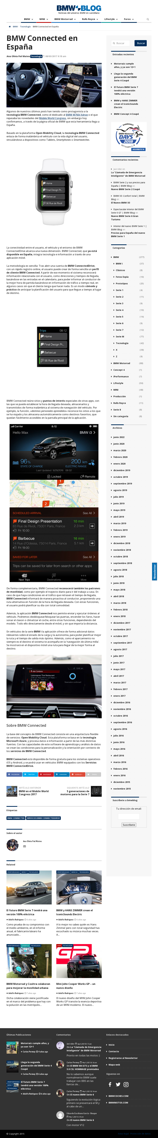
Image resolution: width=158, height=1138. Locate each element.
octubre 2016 (120, 715)
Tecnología (25, 26)
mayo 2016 (119, 748)
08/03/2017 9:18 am (55, 56)
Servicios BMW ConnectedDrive (43, 818)
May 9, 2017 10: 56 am (89, 1062)
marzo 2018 (119, 602)
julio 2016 (118, 735)
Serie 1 (119, 290)
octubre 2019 (120, 476)
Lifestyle (109, 19)
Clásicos (120, 270)
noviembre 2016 (122, 709)
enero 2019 (119, 536)
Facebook (15, 774)
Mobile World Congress (52, 118)
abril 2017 (118, 675)
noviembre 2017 (122, 629)
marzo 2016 (119, 762)
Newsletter (154, 571)
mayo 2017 (119, 669)
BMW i (119, 263)
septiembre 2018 (122, 563)
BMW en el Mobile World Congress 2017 (34, 793)
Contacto (114, 1051)
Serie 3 (119, 303)
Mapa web (114, 1064)
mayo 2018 (119, 589)
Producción (119, 396)
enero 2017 (119, 695)
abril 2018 (118, 596)
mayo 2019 (119, 510)
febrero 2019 (120, 530)
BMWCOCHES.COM (118, 1095)
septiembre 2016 (122, 722)
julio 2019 (118, 496)
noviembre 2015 (122, 788)
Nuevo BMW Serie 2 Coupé (125, 189)
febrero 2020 (120, 457)
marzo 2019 (119, 523)
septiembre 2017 (122, 642)
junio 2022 (118, 437)
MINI (42, 19)
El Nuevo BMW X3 (120, 202)
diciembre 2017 (121, 622)
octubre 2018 (120, 556)
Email (94, 774)
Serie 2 (119, 296)
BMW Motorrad (63, 19)
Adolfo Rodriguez (30, 1093)
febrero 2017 (120, 689)
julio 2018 (118, 576)
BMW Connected (16, 818)
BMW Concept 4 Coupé (126, 113)
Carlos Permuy (29, 1051)
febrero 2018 (120, 609)
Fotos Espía (122, 276)
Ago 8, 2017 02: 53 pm (84, 1044)
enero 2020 (119, 463)
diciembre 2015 (121, 782)
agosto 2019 (120, 490)
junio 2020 (118, 443)
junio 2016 (118, 742)
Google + (78, 774)
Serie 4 (119, 310)
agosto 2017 (120, 649)
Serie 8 (117, 409)
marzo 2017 (119, 682)
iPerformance (13, 872)
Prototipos (122, 283)
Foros (127, 19)
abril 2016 (118, 755)
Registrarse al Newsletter (123, 1058)
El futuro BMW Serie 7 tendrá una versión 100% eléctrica (126, 90)
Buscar (141, 43)
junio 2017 (118, 662)
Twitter (31, 774)
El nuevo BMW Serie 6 (82, 1094)
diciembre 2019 (121, 470)
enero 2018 (119, 616)
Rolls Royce (88, 19)
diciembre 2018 (121, 543)
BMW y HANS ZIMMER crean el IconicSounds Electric (126, 104)
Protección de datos (140, 1133)
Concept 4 (119, 369)
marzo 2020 (119, 450)
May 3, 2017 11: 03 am (76, 1117)
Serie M (74, 872)
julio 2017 (118, 656)
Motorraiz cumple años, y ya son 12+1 (124, 65)
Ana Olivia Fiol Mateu (18, 56)
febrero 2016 (120, 768)
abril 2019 (118, 516)
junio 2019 (118, 503)
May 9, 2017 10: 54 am (89, 1091)
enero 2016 (119, 775)
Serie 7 (24, 872)
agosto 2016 (120, 729)
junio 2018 (118, 583)
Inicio (111, 1044)
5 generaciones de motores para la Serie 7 (74, 793)
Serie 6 (119, 323)
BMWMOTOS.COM (118, 1102)
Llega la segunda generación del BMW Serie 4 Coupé (125, 77)
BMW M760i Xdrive (77, 114)
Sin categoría (120, 416)
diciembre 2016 (121, 702)
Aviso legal (123, 1133)
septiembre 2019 (122, 483)
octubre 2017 (120, 636)
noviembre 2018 (122, 549)
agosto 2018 (120, 569)
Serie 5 (119, 316)
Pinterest (47, 774)
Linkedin (63, 774)
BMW (27, 19)
